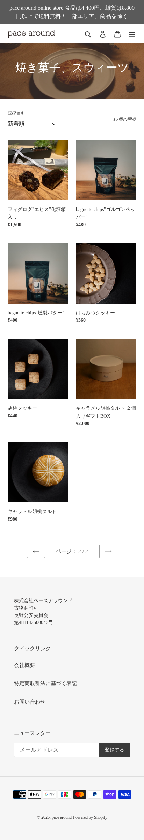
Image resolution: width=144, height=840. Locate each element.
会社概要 (24, 665)
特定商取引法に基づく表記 (45, 683)
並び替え (16, 112)
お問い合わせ (29, 702)
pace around (62, 817)
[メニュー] (132, 33)
